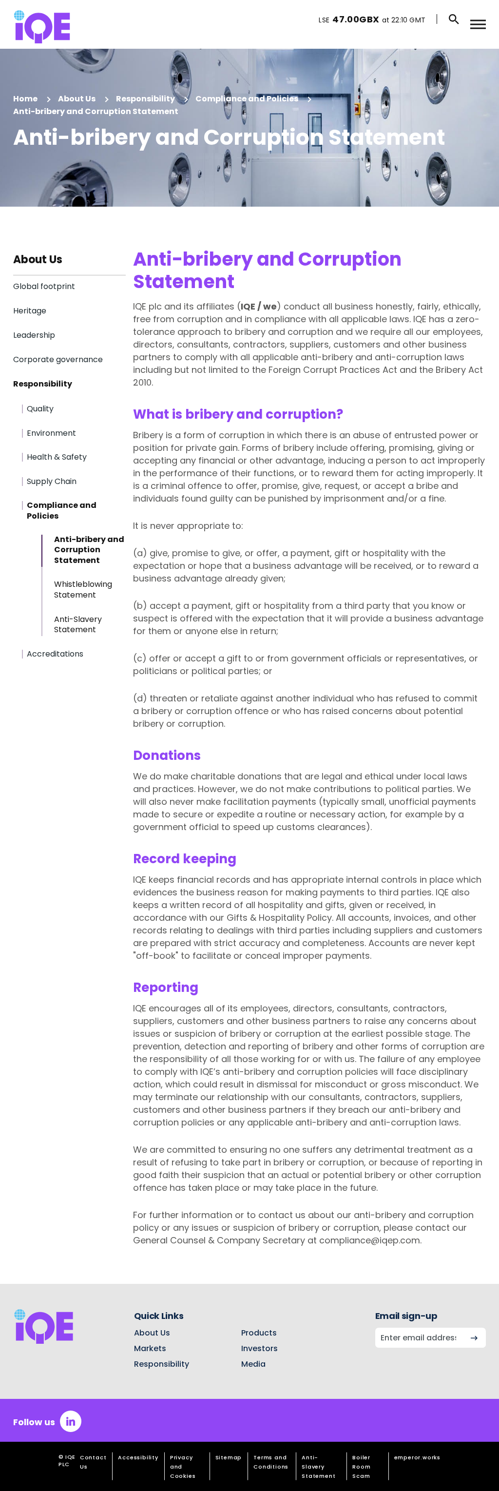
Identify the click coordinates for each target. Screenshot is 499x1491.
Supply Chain (52, 481)
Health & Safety (57, 457)
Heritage (29, 310)
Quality (40, 408)
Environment (51, 433)
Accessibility (138, 1457)
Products (259, 1333)
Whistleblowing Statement (83, 589)
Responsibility (145, 98)
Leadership (34, 335)
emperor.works (417, 1457)
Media (253, 1364)
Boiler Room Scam (361, 1466)
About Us (77, 98)
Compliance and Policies (246, 98)
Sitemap (228, 1457)
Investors (259, 1348)
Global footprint (44, 286)
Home (25, 98)
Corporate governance (58, 359)
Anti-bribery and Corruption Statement (89, 550)
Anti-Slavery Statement (78, 625)
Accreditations (55, 653)
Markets (150, 1348)
